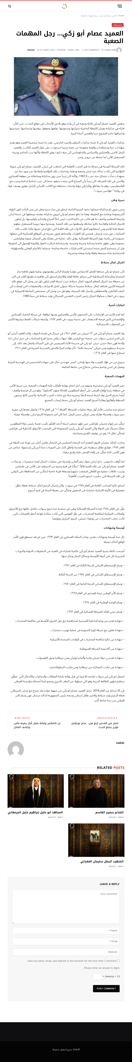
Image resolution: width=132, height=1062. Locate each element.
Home (121, 16)
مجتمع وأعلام (117, 25)
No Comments (92, 50)
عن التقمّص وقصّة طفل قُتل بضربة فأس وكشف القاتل (37, 725)
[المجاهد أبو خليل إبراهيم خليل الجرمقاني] (36, 791)
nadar (31, 50)
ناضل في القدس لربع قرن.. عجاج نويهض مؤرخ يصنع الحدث (94, 725)
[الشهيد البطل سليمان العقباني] (96, 840)
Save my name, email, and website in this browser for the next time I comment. (72, 960)
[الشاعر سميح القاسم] (96, 791)
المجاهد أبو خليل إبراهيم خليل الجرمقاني (35, 812)
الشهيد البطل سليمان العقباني (102, 861)
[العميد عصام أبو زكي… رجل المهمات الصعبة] (66, 86)
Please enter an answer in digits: (102, 968)
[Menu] (119, 6)
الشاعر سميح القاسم (109, 812)
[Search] (9, 6)
